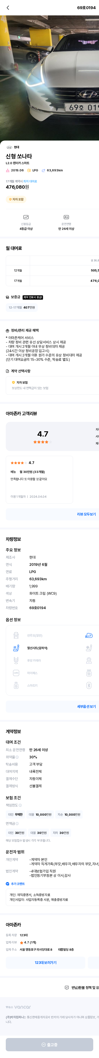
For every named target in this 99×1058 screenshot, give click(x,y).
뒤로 (8, 7)
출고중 (52, 1044)
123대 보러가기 (45, 963)
